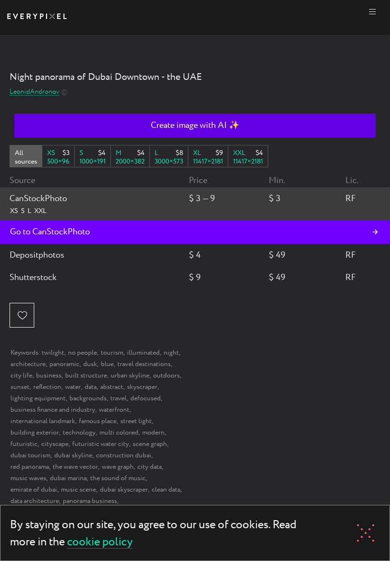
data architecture (34, 501)
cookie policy (100, 543)
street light (136, 421)
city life (21, 375)
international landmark (42, 421)
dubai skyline (73, 455)
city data (149, 467)
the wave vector (75, 467)
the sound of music (118, 478)
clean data (166, 489)
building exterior (34, 432)
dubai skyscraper (124, 489)
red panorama (29, 467)
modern (153, 432)
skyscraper (142, 387)
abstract (111, 387)
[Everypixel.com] (37, 17)
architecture (28, 364)
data (91, 387)
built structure (86, 375)
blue (107, 364)
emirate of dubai (33, 489)
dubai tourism (30, 455)
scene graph (150, 444)
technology (79, 432)
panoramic (64, 364)
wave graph (118, 467)
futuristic (24, 444)
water (73, 387)
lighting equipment (38, 398)
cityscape (54, 444)
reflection (47, 387)
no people (82, 352)
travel (118, 398)
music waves (28, 478)
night (171, 352)
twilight (53, 352)
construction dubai (123, 455)
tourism (112, 352)
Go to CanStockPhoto (50, 232)
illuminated (143, 352)
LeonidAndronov (34, 92)
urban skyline (130, 375)
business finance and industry (52, 410)
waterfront (114, 410)
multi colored (118, 432)
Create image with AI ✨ (195, 125)
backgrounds (88, 398)
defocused (145, 398)
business (48, 375)
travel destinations (144, 364)
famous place (98, 421)
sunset (19, 387)
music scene (78, 489)
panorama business (90, 501)
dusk (90, 364)
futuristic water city (100, 444)
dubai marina (68, 478)
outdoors (166, 375)
